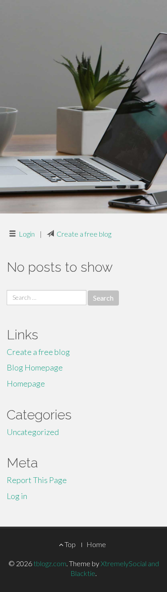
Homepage (26, 383)
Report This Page (37, 480)
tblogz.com (49, 563)
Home (96, 544)
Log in (17, 496)
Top (69, 544)
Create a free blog (84, 234)
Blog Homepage (35, 367)
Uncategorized (33, 432)
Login (27, 234)
